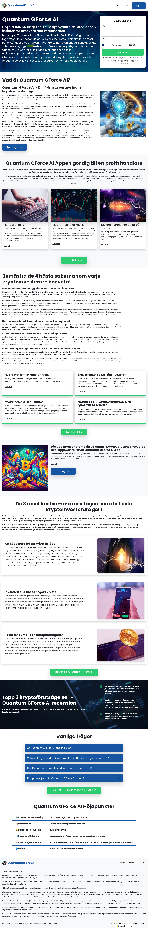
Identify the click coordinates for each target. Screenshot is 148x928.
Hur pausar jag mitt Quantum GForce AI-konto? (55, 778)
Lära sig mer (14, 147)
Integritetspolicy (137, 923)
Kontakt (126, 5)
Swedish (123, 926)
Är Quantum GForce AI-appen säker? (49, 748)
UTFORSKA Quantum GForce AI (74, 672)
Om (117, 5)
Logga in (139, 5)
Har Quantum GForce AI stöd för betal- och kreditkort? (59, 768)
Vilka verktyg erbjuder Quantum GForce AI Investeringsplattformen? (68, 758)
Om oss (122, 863)
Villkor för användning (119, 923)
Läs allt (7, 246)
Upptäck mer (74, 260)
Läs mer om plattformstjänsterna (74, 790)
